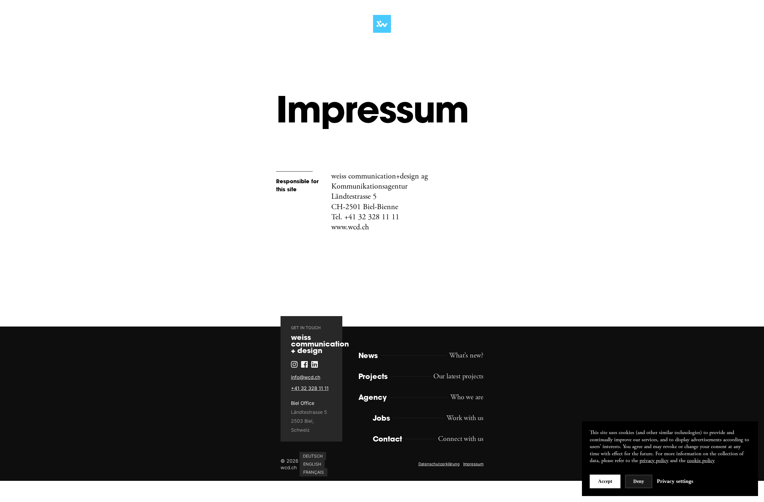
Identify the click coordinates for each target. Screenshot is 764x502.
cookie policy (701, 460)
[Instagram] (284, 386)
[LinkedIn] (304, 386)
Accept (605, 481)
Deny (638, 481)
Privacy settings (675, 481)
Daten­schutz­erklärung (439, 464)
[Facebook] (294, 386)
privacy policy (654, 460)
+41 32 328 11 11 (300, 410)
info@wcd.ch (295, 399)
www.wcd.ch (350, 227)
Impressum (473, 464)
